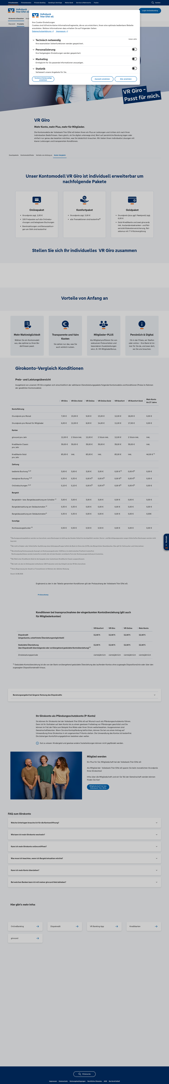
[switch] (134, 49)
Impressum (61, 31)
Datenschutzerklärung (42, 31)
